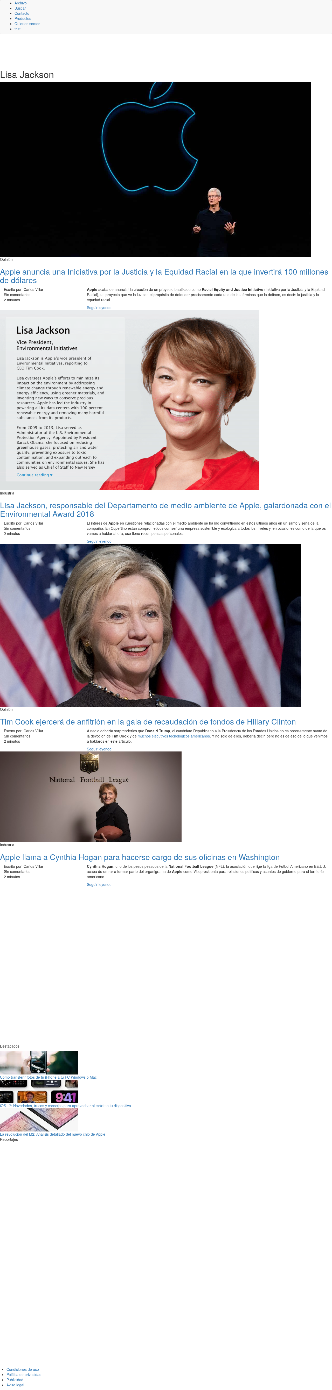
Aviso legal (15, 1384)
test (17, 28)
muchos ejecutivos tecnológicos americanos (174, 736)
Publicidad (14, 1379)
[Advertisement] (127, 51)
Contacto (22, 13)
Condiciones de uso (22, 1369)
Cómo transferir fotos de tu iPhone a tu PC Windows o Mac (48, 1077)
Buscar (20, 8)
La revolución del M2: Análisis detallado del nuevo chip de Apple (52, 1134)
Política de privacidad (24, 1374)
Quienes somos (27, 23)
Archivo (21, 2)
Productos (23, 18)
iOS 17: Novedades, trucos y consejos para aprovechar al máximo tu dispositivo (65, 1105)
